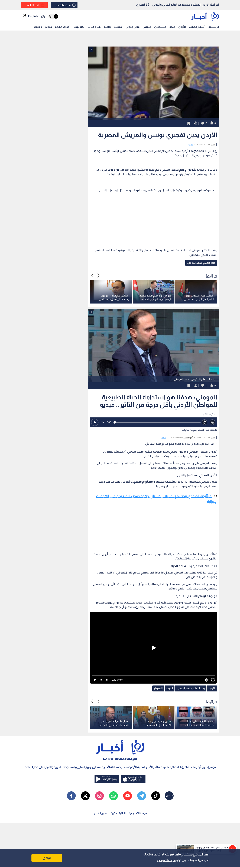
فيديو (48, 26)
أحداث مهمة (62, 26)
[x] (85, 795)
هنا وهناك (94, 26)
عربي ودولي (133, 26)
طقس (147, 26)
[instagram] (99, 795)
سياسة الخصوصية (166, 860)
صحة (172, 26)
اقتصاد (118, 26)
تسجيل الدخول (63, 5)
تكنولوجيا (79, 26)
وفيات (38, 26)
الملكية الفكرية (118, 813)
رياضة (107, 26)
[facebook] (71, 795)
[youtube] (127, 795)
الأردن (182, 26)
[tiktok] (155, 795)
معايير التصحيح (100, 813)
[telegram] (141, 795)
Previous (98, 275)
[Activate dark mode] (53, 16)
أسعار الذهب (197, 26)
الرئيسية (213, 26)
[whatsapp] (113, 795)
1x (103, 422)
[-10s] (205, 422)
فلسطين (160, 26)
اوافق (47, 858)
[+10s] (212, 422)
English (33, 16)
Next (92, 275)
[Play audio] (94, 422)
